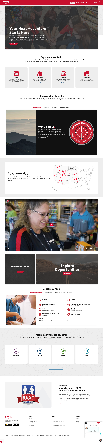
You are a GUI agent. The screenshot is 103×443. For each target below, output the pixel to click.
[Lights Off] (1, 442)
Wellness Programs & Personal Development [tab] (63, 292)
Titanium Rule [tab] (46, 107)
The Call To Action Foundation (56, 369)
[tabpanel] (51, 132)
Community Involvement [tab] (64, 107)
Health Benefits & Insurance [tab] (36, 292)
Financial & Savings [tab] (48, 292)
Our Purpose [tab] (54, 107)
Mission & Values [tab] (37, 107)
